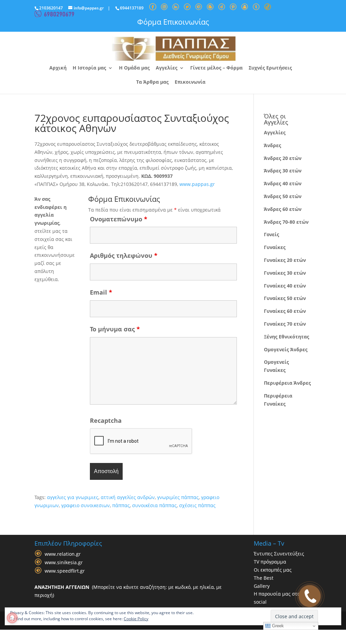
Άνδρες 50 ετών (282, 196)
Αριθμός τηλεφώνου (123, 255)
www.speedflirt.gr (65, 571)
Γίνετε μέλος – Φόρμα (216, 68)
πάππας (121, 505)
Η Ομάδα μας (134, 68)
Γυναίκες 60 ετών (285, 311)
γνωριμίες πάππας (178, 497)
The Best (263, 578)
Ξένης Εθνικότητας (286, 336)
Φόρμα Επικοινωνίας (173, 22)
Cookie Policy (136, 619)
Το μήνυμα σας (115, 329)
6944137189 (132, 8)
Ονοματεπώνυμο (118, 219)
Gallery (262, 586)
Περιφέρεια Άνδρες (287, 383)
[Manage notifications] (12, 617)
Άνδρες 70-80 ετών (286, 222)
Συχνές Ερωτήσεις (270, 68)
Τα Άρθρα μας (152, 82)
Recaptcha (106, 420)
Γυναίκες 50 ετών (285, 298)
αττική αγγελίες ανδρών (128, 497)
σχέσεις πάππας (197, 505)
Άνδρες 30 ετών (282, 170)
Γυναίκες (275, 247)
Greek (277, 625)
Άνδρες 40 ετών (282, 183)
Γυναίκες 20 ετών (285, 260)
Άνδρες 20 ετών (282, 158)
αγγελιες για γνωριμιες (72, 497)
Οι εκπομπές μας (273, 570)
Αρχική (58, 68)
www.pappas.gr (197, 184)
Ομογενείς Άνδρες (285, 349)
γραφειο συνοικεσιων (85, 505)
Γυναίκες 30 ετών (285, 273)
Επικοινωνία (190, 82)
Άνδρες (272, 145)
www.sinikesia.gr (64, 562)
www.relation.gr (63, 554)
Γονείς (271, 234)
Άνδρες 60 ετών (282, 209)
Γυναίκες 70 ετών (285, 324)
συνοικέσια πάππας (154, 505)
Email (101, 292)
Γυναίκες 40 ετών (285, 285)
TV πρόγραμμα (270, 561)
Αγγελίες (166, 68)
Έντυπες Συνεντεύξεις (279, 553)
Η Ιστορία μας (89, 68)
